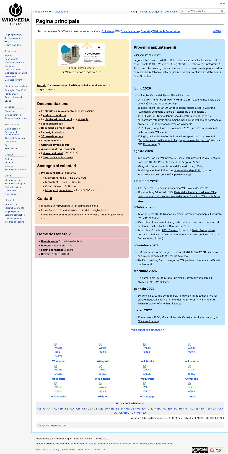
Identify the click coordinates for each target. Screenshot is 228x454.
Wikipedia (58, 361)
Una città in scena (148, 217)
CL (84, 408)
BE (66, 408)
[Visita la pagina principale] (15, 14)
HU (138, 408)
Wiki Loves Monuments (194, 187)
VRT (43, 219)
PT (180, 408)
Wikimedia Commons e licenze (156, 111)
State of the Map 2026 (187, 170)
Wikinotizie (58, 378)
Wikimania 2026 (181, 128)
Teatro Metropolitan (203, 230)
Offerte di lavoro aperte (55, 144)
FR (127, 408)
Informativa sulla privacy (47, 449)
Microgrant (51, 181)
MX (159, 408)
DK (106, 408)
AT (50, 408)
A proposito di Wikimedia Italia (76, 449)
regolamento (66, 110)
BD (61, 408)
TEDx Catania (170, 230)
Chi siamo (108, 31)
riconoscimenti (52, 140)
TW (208, 408)
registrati (178, 63)
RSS (151, 63)
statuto (49, 110)
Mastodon (163, 63)
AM (39, 408)
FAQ (117, 30)
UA (214, 408)
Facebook (194, 63)
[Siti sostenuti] (58, 350)
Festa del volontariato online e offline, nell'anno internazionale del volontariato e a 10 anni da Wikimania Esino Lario (179, 196)
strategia (82, 119)
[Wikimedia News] (81, 54)
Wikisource (192, 361)
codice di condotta (54, 115)
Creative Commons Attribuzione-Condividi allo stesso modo (117, 443)
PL (175, 408)
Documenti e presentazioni (57, 127)
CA (72, 408)
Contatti (146, 31)
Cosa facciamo (130, 31)
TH (202, 408)
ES (117, 408)
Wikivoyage (147, 396)
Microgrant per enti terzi (59, 190)
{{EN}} (217, 31)
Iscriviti (41, 85)
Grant (48, 186)
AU (55, 408)
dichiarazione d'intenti (58, 119)
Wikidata (102, 396)
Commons (191, 378)
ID (143, 408)
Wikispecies (58, 396)
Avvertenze (99, 449)
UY (133, 412)
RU (191, 408)
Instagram (211, 63)
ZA (144, 412)
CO (90, 408)
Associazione (58, 425)
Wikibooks (147, 361)
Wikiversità (147, 378)
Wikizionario (103, 378)
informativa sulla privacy (58, 157)
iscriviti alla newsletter (203, 60)
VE (139, 412)
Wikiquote (103, 361)
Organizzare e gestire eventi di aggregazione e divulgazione (174, 140)
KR (152, 408)
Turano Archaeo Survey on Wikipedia (170, 123)
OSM (192, 396)
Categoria (43, 425)
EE (112, 408)
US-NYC (124, 412)
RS (186, 408)
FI (122, 408)
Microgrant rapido (55, 177)
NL (164, 408)
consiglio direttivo (54, 132)
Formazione (197, 111)
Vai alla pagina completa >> (148, 329)
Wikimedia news (179, 60)
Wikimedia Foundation (166, 31)
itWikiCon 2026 (196, 252)
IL (148, 408)
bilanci (47, 123)
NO (170, 408)
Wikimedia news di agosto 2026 (83, 71)
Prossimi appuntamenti (155, 47)
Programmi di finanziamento (58, 172)
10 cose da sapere (52, 136)
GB (132, 408)
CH (78, 408)
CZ (95, 408)
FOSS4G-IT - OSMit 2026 (175, 99)
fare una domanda (88, 214)
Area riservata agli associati (58, 149)
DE (101, 408)
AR (44, 408)
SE (197, 408)
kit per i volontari (53, 153)
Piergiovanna (173, 303)
